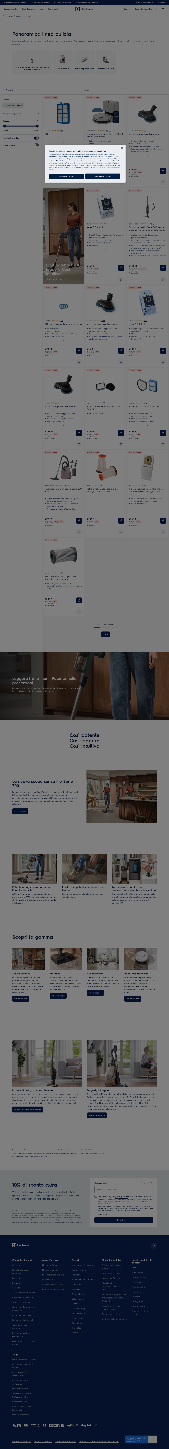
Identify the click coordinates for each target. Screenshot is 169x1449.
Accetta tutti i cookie (103, 176)
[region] (85, 164)
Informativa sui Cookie (103, 167)
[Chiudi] (122, 148)
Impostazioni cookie (66, 176)
